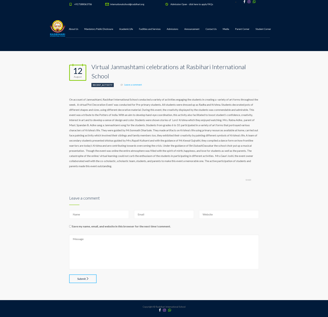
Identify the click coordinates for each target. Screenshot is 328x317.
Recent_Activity (102, 85)
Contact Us (211, 29)
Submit (81, 278)
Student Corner (263, 29)
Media (226, 29)
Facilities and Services (150, 29)
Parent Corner (242, 29)
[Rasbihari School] (73, 46)
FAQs (210, 4)
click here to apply (198, 4)
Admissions (172, 29)
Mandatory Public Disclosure (98, 29)
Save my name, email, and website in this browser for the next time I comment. (121, 226)
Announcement (191, 29)
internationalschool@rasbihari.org (127, 4)
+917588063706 (83, 4)
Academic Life (126, 29)
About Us (73, 29)
